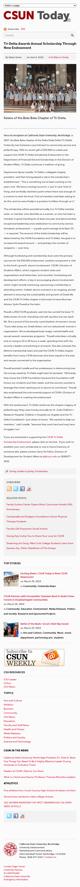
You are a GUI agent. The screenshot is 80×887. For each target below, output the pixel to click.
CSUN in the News (16, 750)
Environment (40, 609)
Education (26, 609)
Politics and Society (14, 737)
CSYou (7, 683)
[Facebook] (22, 488)
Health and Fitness (14, 729)
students (59, 637)
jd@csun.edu (50, 456)
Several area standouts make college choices (28, 796)
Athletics (8, 704)
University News (47, 586)
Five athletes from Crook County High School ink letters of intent (40, 790)
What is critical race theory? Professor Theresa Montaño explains (40, 777)
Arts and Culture (32, 632)
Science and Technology (17, 741)
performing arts (44, 637)
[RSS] (9, 488)
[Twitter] (16, 488)
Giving (12, 471)
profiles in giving (25, 471)
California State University (17, 876)
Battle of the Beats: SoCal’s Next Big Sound (44, 623)
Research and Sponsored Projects (36, 613)
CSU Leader (10, 679)
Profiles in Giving (59, 57)
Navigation (68, 20)
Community (29, 586)
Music (60, 632)
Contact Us (50, 857)
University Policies (13, 870)
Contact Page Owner (14, 866)
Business (8, 708)
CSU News (9, 686)
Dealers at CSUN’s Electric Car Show (24, 771)
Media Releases (57, 609)
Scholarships (41, 471)
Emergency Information (16, 879)
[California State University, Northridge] (37, 19)
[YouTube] (29, 488)
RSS (23, 29)
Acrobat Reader (12, 873)
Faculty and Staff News (16, 725)
